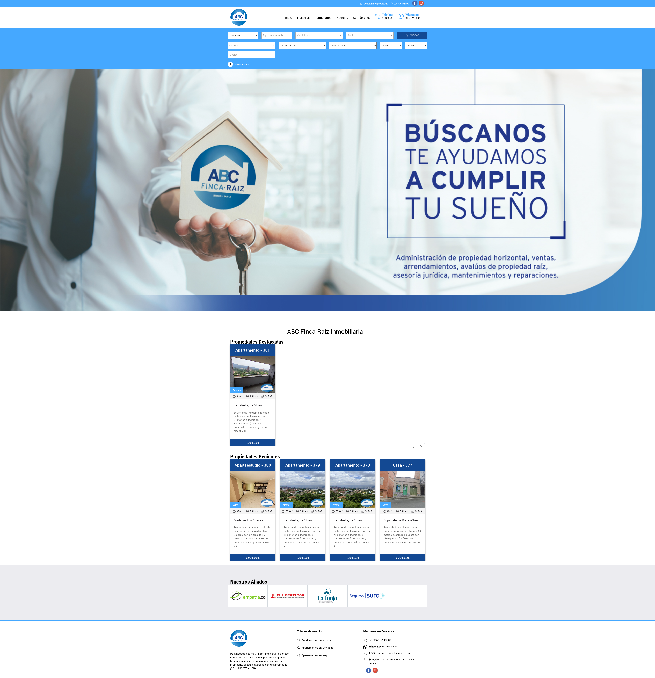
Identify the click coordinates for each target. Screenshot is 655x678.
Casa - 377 (352, 465)
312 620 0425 (413, 18)
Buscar (414, 35)
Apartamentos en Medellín (316, 640)
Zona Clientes (401, 3)
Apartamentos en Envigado (317, 647)
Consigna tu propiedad (376, 3)
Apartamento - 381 (252, 350)
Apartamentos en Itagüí (315, 655)
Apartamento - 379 (252, 465)
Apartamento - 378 (302, 465)
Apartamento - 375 (402, 465)
